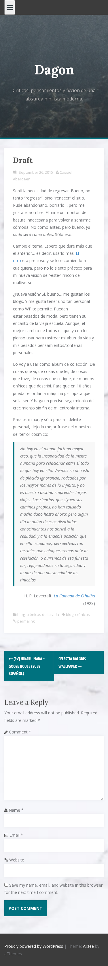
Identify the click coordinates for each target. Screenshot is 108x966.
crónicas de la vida (42, 614)
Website (16, 860)
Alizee (88, 946)
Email (16, 835)
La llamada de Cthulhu (74, 596)
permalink (25, 621)
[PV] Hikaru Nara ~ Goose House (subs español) (27, 666)
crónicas (82, 614)
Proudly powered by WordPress (33, 946)
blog (21, 614)
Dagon (54, 69)
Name (16, 810)
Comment (20, 732)
